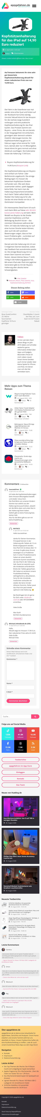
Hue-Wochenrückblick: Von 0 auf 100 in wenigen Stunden (19, 819)
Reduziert (12, 281)
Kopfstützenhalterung (17, 283)
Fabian (7, 54)
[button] (13, 292)
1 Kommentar (21, 468)
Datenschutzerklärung (12, 1058)
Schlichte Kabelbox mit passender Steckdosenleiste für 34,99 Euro (20, 904)
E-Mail (10, 692)
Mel (23, 433)
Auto (32, 281)
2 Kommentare (21, 434)
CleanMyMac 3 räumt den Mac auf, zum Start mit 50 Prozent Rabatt (31, 317)
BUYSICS (28, 283)
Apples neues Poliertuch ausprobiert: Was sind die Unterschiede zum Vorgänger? (24, 911)
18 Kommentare (23, 402)
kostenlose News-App (15, 1045)
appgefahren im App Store (20, 766)
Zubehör (23, 278)
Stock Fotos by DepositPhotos (11, 1111)
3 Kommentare (19, 53)
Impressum (8, 1056)
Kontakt (20, 778)
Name (10, 683)
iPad (18, 278)
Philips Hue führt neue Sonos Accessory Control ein (19, 857)
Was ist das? (29, 58)
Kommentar (12, 659)
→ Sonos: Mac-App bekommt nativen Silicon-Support (17, 1017)
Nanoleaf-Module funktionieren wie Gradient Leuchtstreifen (18, 887)
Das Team (20, 785)
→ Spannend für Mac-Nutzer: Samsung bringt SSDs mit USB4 (19, 989)
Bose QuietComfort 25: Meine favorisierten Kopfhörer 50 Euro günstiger (9, 318)
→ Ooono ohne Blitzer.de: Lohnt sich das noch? (15, 977)
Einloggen (20, 772)
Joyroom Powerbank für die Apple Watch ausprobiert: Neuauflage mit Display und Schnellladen (22, 927)
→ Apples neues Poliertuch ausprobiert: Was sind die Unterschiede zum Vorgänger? (17, 1001)
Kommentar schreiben (22, 419)
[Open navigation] (34, 6)
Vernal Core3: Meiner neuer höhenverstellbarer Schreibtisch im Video (22, 935)
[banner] (16, 6)
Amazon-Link (22, 165)
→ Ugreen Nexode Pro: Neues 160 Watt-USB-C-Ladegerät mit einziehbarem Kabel (19, 961)
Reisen (18, 281)
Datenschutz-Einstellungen (10, 1114)
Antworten (13, 523)
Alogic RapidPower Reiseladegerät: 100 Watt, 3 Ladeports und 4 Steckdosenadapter (24, 919)
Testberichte (20, 759)
